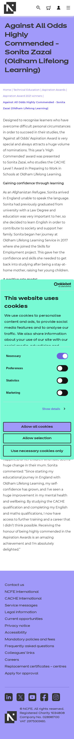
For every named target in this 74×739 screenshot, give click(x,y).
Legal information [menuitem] (21, 612)
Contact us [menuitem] (14, 585)
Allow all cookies (37, 426)
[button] (38, 7)
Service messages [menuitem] (21, 605)
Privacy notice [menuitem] (17, 626)
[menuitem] (9, 697)
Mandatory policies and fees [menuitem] (30, 639)
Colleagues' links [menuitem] (20, 653)
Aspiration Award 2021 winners (22, 95)
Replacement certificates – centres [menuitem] (35, 666)
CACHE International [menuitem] (23, 598)
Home (7, 89)
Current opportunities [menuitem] (24, 619)
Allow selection (37, 438)
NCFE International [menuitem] (22, 592)
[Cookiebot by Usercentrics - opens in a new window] (54, 284)
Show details (51, 408)
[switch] (62, 368)
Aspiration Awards (53, 89)
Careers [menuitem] (12, 660)
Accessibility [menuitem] (16, 632)
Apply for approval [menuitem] (21, 673)
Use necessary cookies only (37, 451)
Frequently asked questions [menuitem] (29, 646)
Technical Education (26, 89)
